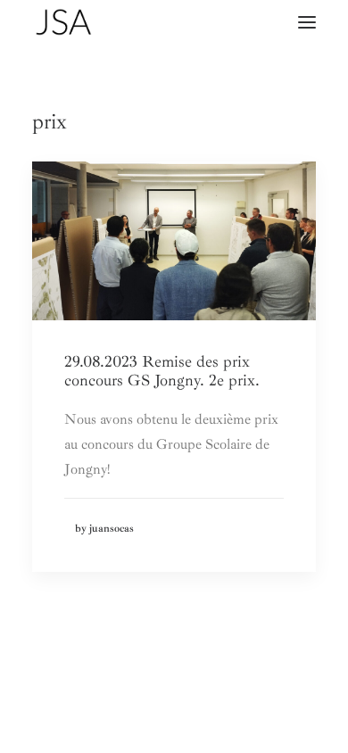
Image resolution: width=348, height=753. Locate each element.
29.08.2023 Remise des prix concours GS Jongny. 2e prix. (162, 371)
